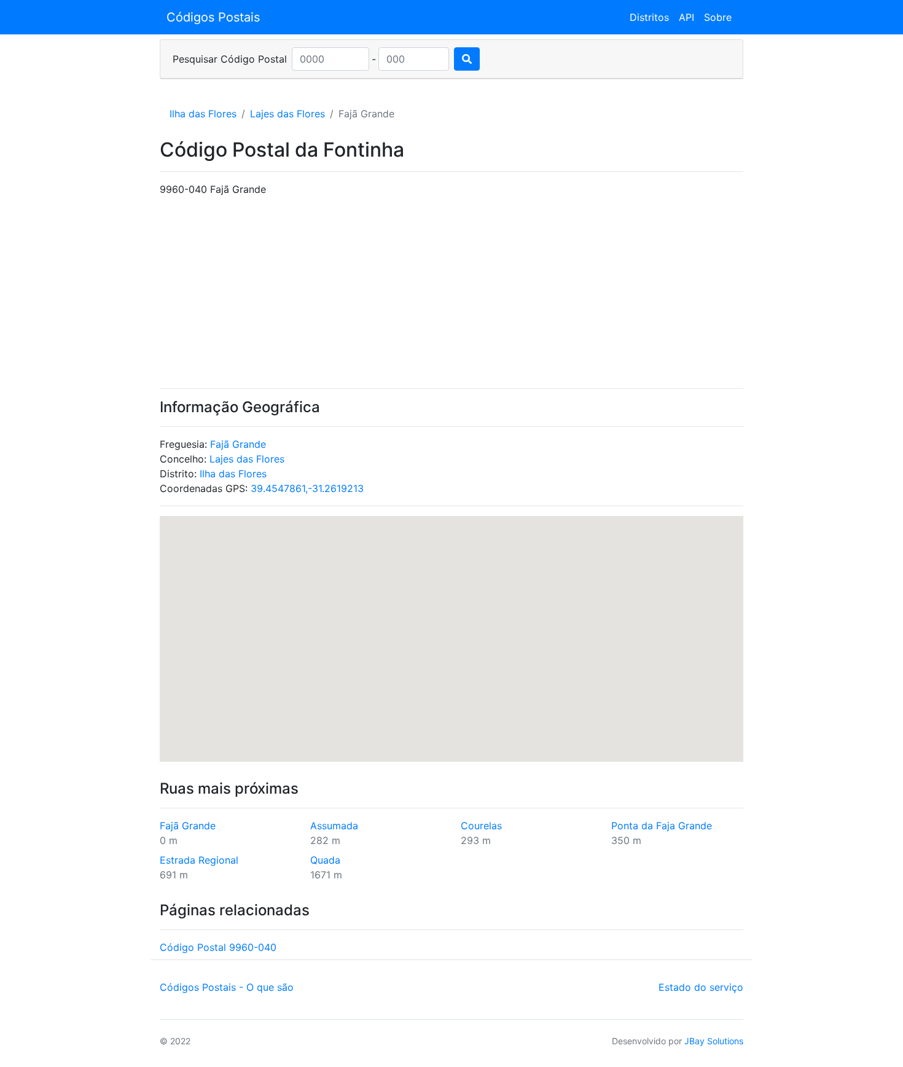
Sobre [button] (718, 17)
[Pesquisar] (467, 59)
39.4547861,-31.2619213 (307, 488)
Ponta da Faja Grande (661, 825)
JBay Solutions (713, 1041)
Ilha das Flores (203, 113)
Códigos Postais (213, 17)
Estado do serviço (701, 987)
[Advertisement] (451, 292)
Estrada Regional (199, 860)
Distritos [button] (649, 17)
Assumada (334, 825)
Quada (325, 860)
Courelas (481, 825)
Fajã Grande (238, 444)
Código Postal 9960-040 (218, 947)
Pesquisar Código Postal (230, 59)
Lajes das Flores (287, 113)
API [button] (686, 17)
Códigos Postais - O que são (227, 987)
